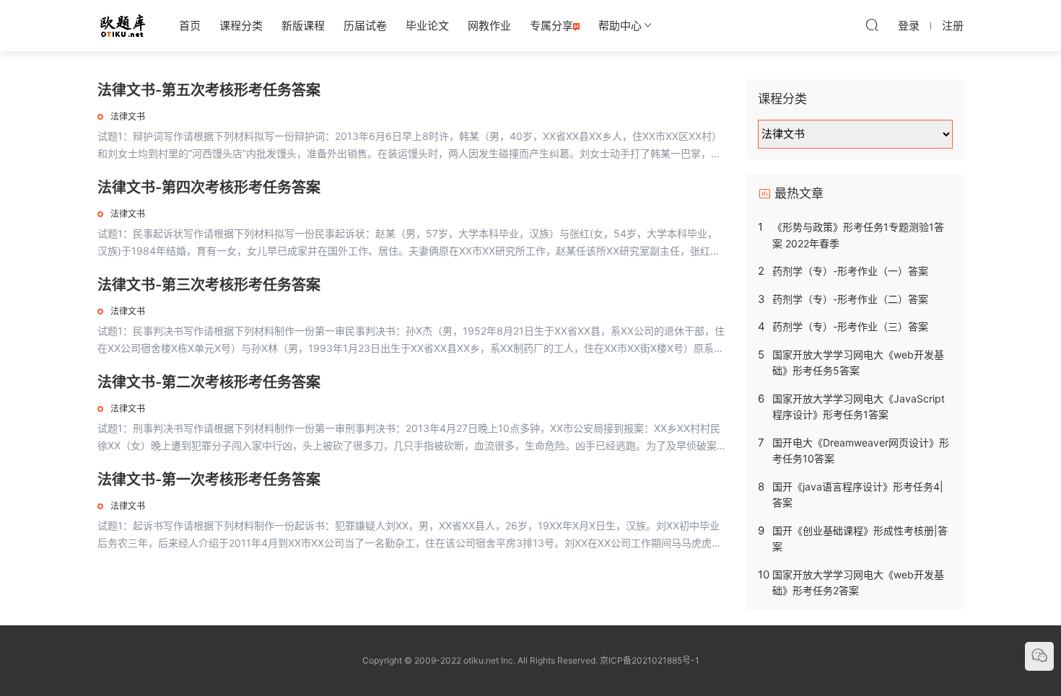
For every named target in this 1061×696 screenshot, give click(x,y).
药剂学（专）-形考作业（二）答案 (850, 299)
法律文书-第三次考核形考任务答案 (208, 285)
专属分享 (551, 25)
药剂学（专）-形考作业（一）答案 (850, 271)
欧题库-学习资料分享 (122, 25)
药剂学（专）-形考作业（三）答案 (850, 326)
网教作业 (489, 25)
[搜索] (872, 24)
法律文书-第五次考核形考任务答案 (208, 90)
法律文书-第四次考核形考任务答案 (208, 187)
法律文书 (127, 116)
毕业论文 (427, 25)
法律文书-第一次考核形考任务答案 (208, 479)
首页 (190, 25)
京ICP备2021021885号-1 (649, 660)
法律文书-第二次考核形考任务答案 (208, 382)
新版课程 (303, 25)
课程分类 (241, 25)
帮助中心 (620, 25)
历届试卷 (365, 25)
